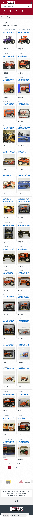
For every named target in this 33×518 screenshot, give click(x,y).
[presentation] (32, 481)
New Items (7, 101)
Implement (22, 174)
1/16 (3, 29)
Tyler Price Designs (20, 493)
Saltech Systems (20, 495)
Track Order (10, 13)
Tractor (28, 29)
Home (3, 17)
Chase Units (7, 29)
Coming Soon (23, 29)
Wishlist (16, 13)
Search (29, 6)
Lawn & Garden (23, 101)
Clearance (22, 13)
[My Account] (27, 2)
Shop (4, 13)
